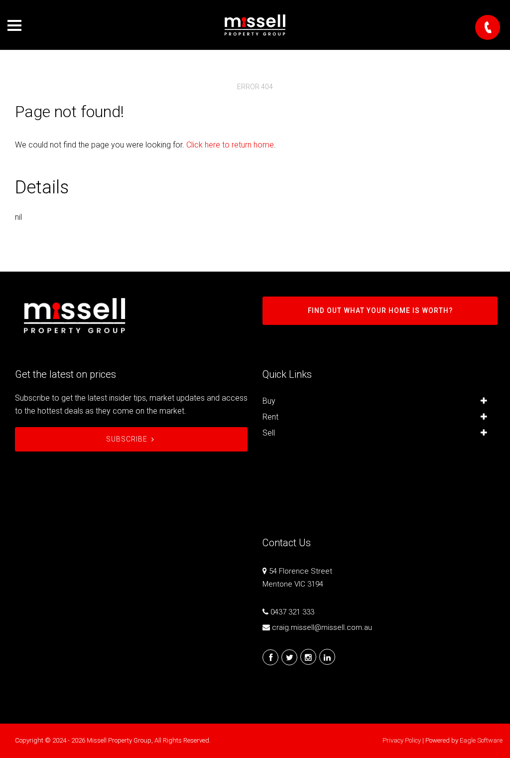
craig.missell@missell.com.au (322, 627)
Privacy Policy (401, 740)
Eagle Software (481, 740)
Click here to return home (230, 145)
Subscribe (126, 439)
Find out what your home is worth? (380, 310)
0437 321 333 (292, 611)
